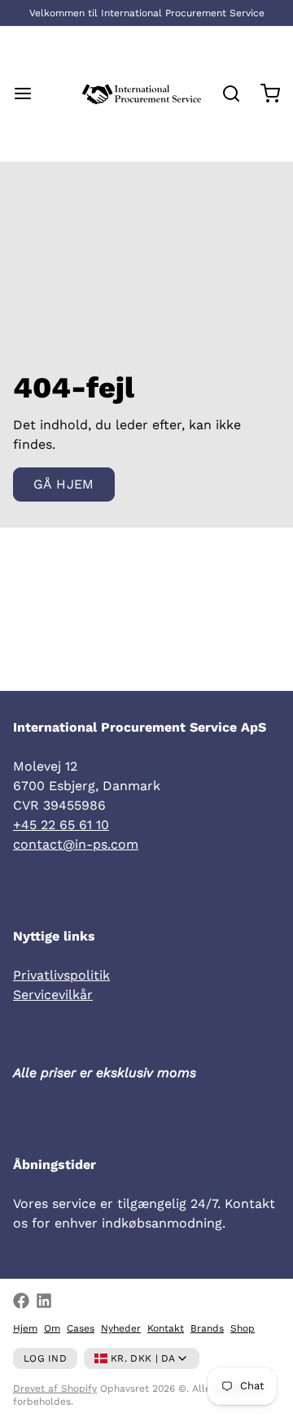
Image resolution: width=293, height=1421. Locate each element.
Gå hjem (63, 484)
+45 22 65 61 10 (61, 824)
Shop (242, 1328)
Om (52, 1328)
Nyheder (121, 1328)
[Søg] (224, 93)
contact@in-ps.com (75, 844)
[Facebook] (21, 1301)
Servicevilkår (53, 994)
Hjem (25, 1328)
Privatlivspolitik (61, 975)
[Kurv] (263, 93)
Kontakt (165, 1328)
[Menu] (29, 93)
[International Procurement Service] (141, 93)
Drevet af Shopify (55, 1388)
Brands (207, 1328)
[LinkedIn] (44, 1301)
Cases (80, 1328)
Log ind (45, 1358)
